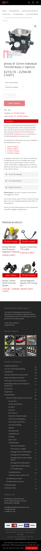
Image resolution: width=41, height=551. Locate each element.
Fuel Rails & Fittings (15, 425)
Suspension (8, 392)
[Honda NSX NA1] (20, 340)
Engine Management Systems (14, 378)
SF (15, 116)
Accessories (13, 401)
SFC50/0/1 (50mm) (13, 151)
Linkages (12, 437)
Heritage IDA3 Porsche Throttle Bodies (21, 459)
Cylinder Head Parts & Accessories (16, 375)
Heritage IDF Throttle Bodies (20, 463)
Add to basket (14, 103)
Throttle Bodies (14, 11)
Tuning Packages (10, 485)
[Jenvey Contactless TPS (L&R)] (29, 235)
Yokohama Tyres (10, 488)
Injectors (12, 428)
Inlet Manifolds (14, 431)
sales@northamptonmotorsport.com (16, 507)
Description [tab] (9, 121)
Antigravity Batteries (11, 366)
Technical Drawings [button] (15, 174)
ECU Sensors (13, 413)
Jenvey (10, 116)
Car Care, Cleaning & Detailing (14, 369)
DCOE (18, 449)
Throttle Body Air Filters (14, 478)
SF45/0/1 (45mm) (12, 147)
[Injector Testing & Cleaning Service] (31, 351)
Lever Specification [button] (15, 181)
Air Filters (12, 407)
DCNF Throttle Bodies (18, 446)
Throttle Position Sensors (19, 475)
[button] (37, 2)
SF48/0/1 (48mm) (12, 149)
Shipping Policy (9, 325)
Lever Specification (11, 82)
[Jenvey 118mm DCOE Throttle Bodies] (11, 268)
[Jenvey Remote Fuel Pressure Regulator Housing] (11, 235)
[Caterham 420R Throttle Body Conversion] (9, 340)
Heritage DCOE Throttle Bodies (21, 452)
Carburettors (8, 372)
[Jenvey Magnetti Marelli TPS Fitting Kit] (29, 268)
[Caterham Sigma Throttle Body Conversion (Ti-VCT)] (9, 351)
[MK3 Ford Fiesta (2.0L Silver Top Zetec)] (20, 351)
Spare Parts (13, 440)
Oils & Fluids (8, 389)
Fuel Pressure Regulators (17, 419)
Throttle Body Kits (15, 472)
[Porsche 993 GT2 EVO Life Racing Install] (31, 340)
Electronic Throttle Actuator (18, 416)
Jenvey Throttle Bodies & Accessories (19, 398)
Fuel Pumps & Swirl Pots (17, 422)
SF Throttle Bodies (32, 14)
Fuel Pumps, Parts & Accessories (15, 381)
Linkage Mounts (14, 434)
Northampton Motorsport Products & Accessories (16, 385)
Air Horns (12, 410)
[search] (29, 2)
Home (4, 11)
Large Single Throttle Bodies (20, 466)
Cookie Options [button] (31, 548)
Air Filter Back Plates (15, 404)
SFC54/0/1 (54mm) (13, 153)
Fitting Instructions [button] (15, 187)
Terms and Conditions (11, 323)
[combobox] (14, 87)
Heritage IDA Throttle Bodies (20, 455)
